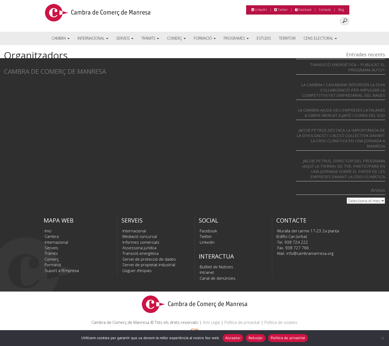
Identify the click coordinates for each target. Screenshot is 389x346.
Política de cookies (280, 322)
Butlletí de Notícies (216, 266)
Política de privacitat (242, 322)
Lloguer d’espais (137, 270)
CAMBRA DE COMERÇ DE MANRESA (55, 71)
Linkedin (260, 9)
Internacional (92, 38)
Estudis (264, 38)
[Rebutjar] (382, 338)
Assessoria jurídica (139, 247)
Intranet (207, 272)
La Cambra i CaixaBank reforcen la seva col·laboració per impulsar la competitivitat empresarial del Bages (343, 90)
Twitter (282, 9)
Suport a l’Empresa (62, 270)
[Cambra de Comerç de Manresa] (98, 14)
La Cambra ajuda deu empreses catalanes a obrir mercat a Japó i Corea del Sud (341, 112)
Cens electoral (319, 38)
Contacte (325, 9)
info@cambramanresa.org (309, 253)
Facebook (304, 9)
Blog (341, 9)
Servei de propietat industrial (149, 264)
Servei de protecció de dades (149, 259)
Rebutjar (255, 338)
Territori (287, 38)
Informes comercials (141, 242)
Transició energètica (141, 253)
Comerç (175, 38)
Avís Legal (211, 322)
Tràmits (148, 38)
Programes (235, 38)
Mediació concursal (140, 236)
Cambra (59, 38)
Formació (203, 38)
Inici (48, 230)
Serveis (123, 38)
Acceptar (233, 338)
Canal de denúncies (218, 278)
